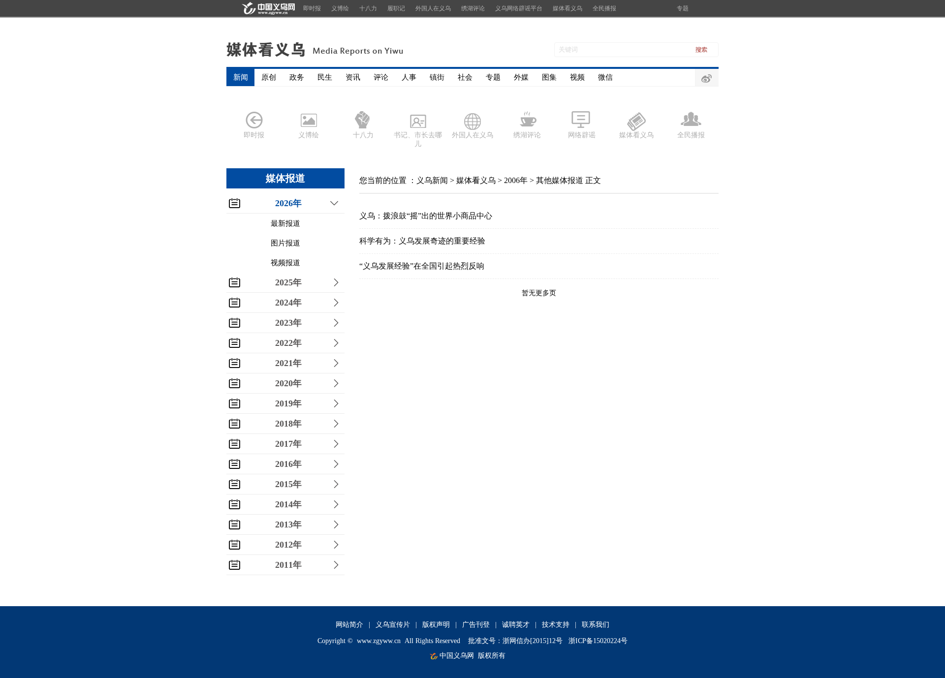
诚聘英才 (516, 624)
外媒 (521, 77)
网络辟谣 (582, 135)
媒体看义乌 (567, 8)
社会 (465, 77)
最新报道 (285, 223)
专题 (683, 8)
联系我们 (595, 624)
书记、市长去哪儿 (418, 139)
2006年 (516, 180)
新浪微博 (707, 78)
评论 (381, 77)
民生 (324, 77)
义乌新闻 (432, 180)
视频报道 (285, 263)
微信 (605, 77)
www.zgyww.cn (379, 641)
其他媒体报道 (559, 180)
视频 (577, 77)
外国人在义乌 (433, 8)
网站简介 (349, 624)
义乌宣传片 (393, 624)
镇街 (437, 77)
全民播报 (604, 8)
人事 (409, 77)
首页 (267, 8)
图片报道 (285, 243)
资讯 (353, 77)
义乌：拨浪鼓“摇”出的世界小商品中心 (425, 216)
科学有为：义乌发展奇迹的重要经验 (422, 241)
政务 (296, 77)
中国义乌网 (457, 655)
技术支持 (555, 624)
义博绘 (340, 8)
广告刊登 (476, 624)
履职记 (396, 8)
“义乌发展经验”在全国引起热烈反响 (421, 266)
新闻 (240, 77)
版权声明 (436, 624)
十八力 (368, 8)
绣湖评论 (473, 8)
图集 (549, 77)
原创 (268, 77)
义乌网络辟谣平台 (518, 8)
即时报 (312, 8)
